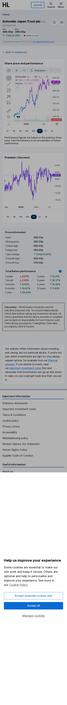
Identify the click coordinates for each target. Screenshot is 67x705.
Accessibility (9, 432)
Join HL (37, 5)
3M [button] (26, 131)
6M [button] (33, 131)
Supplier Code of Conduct (17, 455)
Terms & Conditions (14, 414)
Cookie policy (10, 420)
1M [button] (20, 131)
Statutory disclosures (15, 403)
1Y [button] (40, 131)
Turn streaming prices (43, 42)
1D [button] (8, 131)
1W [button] (14, 131)
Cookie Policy (18, 585)
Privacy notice (11, 426)
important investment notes (25, 368)
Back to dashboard (16, 52)
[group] (33, 131)
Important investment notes (19, 409)
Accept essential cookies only (34, 595)
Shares (6, 14)
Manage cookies (33, 615)
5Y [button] (46, 131)
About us (7, 471)
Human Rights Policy (14, 449)
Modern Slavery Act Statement (21, 444)
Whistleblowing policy (15, 438)
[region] (33, 96)
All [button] (52, 131)
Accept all (33, 605)
